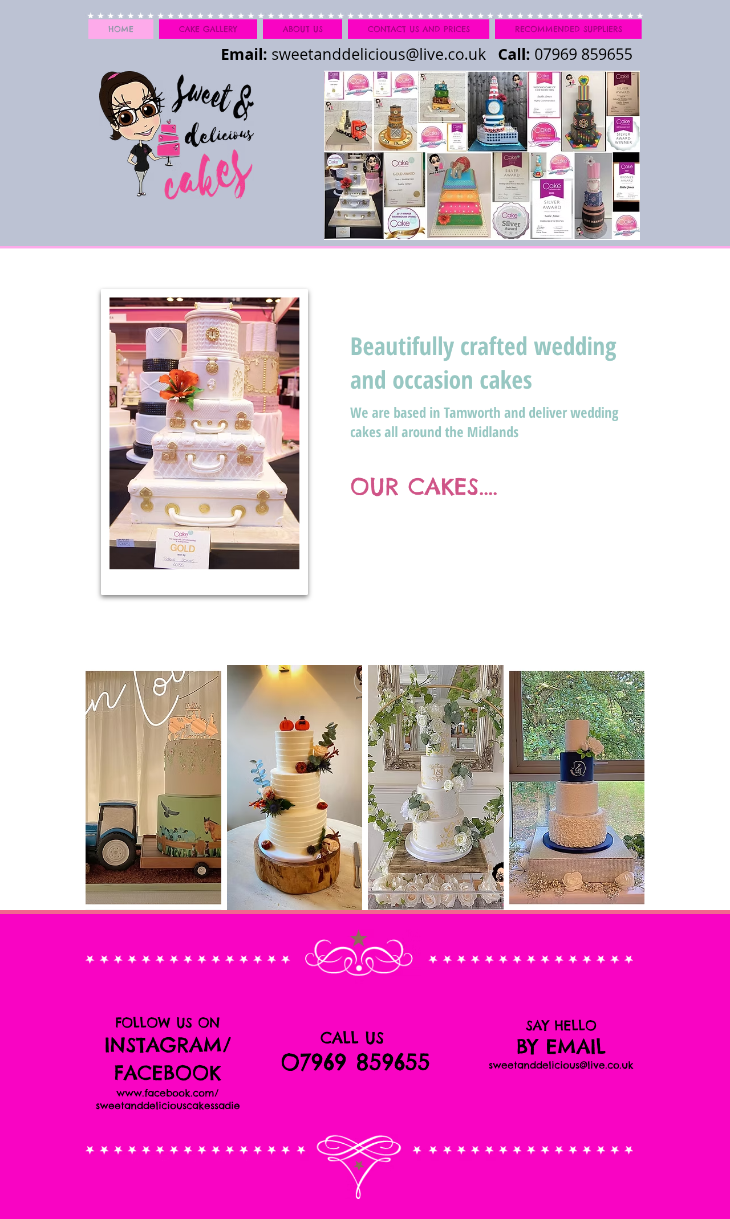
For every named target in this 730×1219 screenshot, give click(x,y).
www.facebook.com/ (167, 1093)
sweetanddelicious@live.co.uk (378, 54)
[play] (621, 901)
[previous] (110, 797)
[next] (620, 797)
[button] (153, 787)
